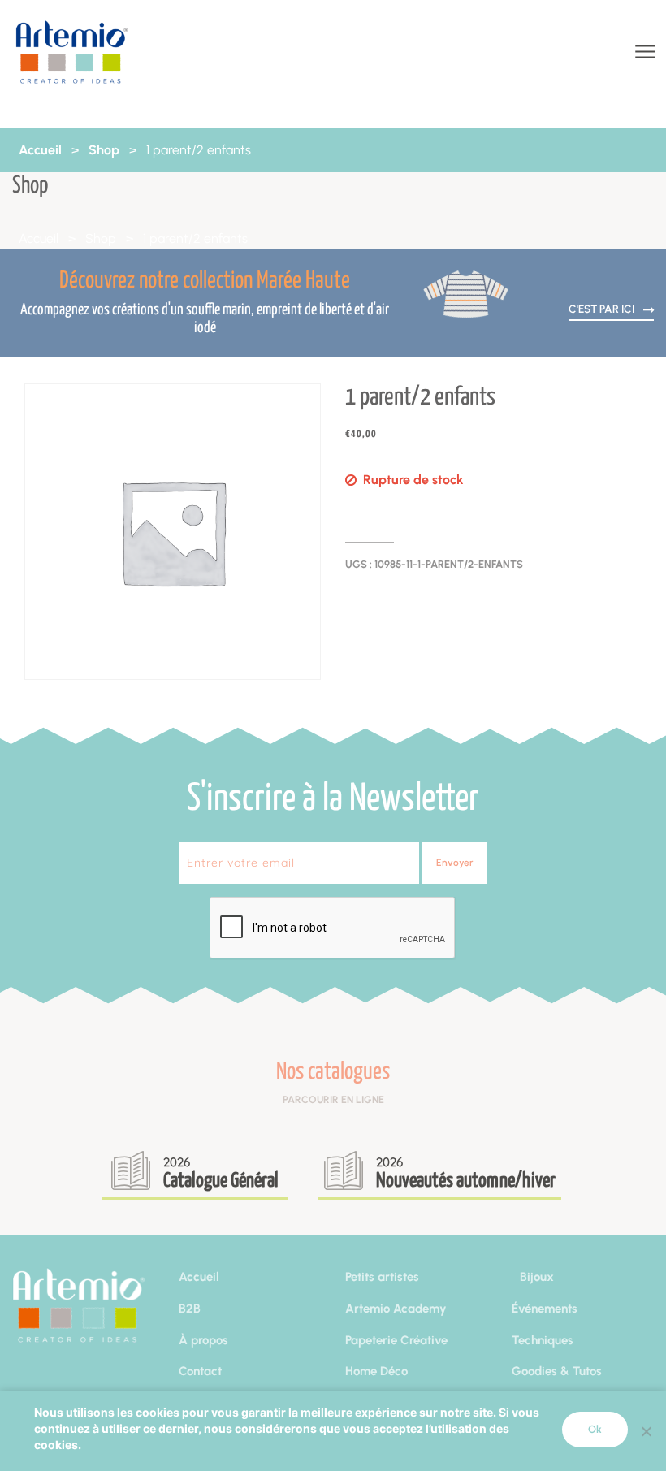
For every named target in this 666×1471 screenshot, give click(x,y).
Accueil (40, 150)
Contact (200, 1371)
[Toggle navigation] (644, 52)
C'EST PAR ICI (603, 308)
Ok (595, 1429)
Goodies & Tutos (557, 1371)
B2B (190, 1308)
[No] (646, 1431)
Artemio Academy (396, 1308)
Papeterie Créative (396, 1340)
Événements (544, 1308)
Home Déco (376, 1371)
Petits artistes (382, 1277)
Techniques (542, 1340)
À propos (203, 1340)
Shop (104, 150)
